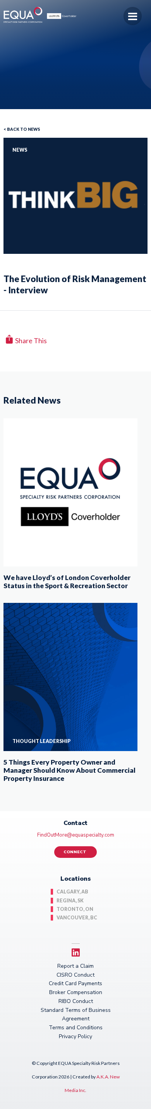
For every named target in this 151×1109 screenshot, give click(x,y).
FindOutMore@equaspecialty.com (75, 835)
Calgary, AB (72, 892)
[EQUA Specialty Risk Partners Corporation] (44, 20)
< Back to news (21, 129)
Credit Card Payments (75, 983)
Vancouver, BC (77, 918)
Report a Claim (75, 966)
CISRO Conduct (75, 975)
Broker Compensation (75, 992)
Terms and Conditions (76, 1027)
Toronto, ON (75, 909)
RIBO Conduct (75, 1001)
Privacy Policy (75, 1036)
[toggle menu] (133, 16)
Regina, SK (70, 901)
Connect (75, 852)
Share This (31, 340)
